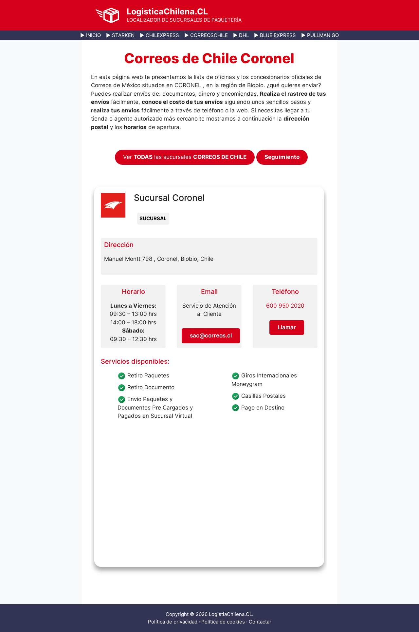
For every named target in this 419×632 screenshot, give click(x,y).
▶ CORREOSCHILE (206, 35)
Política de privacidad (172, 622)
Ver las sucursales (184, 157)
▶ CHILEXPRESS (159, 35)
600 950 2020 (285, 305)
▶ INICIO (90, 35)
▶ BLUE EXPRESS (275, 35)
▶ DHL (241, 35)
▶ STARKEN (120, 35)
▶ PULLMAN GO (320, 35)
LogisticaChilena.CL (167, 11)
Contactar (260, 622)
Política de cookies (223, 622)
